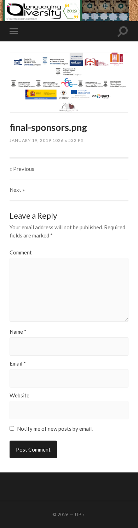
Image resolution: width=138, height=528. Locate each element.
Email (18, 363)
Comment (21, 252)
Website (19, 395)
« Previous (22, 169)
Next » (17, 189)
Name (18, 331)
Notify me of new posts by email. (55, 428)
